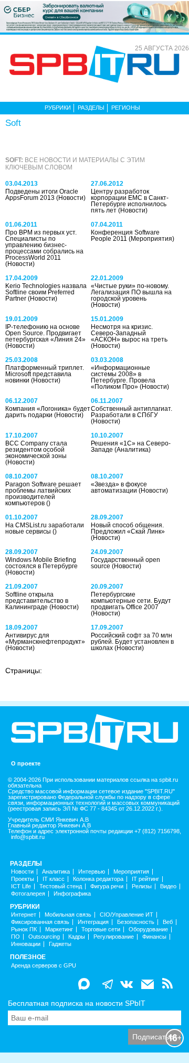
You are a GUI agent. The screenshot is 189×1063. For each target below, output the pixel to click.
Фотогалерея (28, 894)
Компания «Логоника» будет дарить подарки (47, 412)
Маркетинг (59, 929)
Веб (168, 922)
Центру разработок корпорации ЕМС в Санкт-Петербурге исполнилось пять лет (130, 201)
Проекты (22, 879)
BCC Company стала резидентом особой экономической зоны (36, 450)
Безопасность (135, 922)
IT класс (54, 879)
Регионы (125, 107)
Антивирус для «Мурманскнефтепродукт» (45, 638)
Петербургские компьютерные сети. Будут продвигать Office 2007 (131, 601)
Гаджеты (60, 944)
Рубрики (58, 107)
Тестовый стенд (60, 886)
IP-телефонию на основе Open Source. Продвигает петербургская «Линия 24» (45, 333)
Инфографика (72, 894)
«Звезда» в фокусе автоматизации (119, 487)
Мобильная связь (68, 915)
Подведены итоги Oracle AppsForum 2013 (41, 194)
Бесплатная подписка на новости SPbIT (76, 1003)
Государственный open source (125, 563)
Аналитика (56, 872)
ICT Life (21, 886)
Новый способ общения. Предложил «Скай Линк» (128, 528)
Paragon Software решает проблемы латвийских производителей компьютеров (43, 494)
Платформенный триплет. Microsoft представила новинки (44, 374)
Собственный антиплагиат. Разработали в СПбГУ (131, 412)
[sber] (94, 16)
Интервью (91, 872)
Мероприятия (131, 872)
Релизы (142, 886)
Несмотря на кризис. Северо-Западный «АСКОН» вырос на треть (129, 333)
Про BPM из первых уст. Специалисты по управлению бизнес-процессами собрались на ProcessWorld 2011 (44, 245)
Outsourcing (44, 937)
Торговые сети (100, 929)
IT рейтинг (145, 879)
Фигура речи (106, 886)
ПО (15, 937)
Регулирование (113, 937)
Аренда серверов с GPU (43, 966)
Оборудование (148, 929)
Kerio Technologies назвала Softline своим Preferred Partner (46, 292)
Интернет (23, 915)
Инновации (25, 944)
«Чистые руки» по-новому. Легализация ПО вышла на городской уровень (131, 292)
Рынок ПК (24, 929)
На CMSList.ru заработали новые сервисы (44, 528)
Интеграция (93, 922)
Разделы (91, 107)
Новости (22, 872)
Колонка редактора (98, 879)
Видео (168, 886)
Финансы (154, 937)
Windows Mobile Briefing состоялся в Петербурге (41, 563)
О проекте (25, 764)
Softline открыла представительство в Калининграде (36, 601)
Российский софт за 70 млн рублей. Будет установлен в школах (132, 642)
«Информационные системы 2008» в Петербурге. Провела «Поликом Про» (123, 377)
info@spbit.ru (28, 837)
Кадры (76, 937)
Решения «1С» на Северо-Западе (131, 446)
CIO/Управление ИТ (126, 915)
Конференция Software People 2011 (125, 235)
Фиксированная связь (40, 922)
